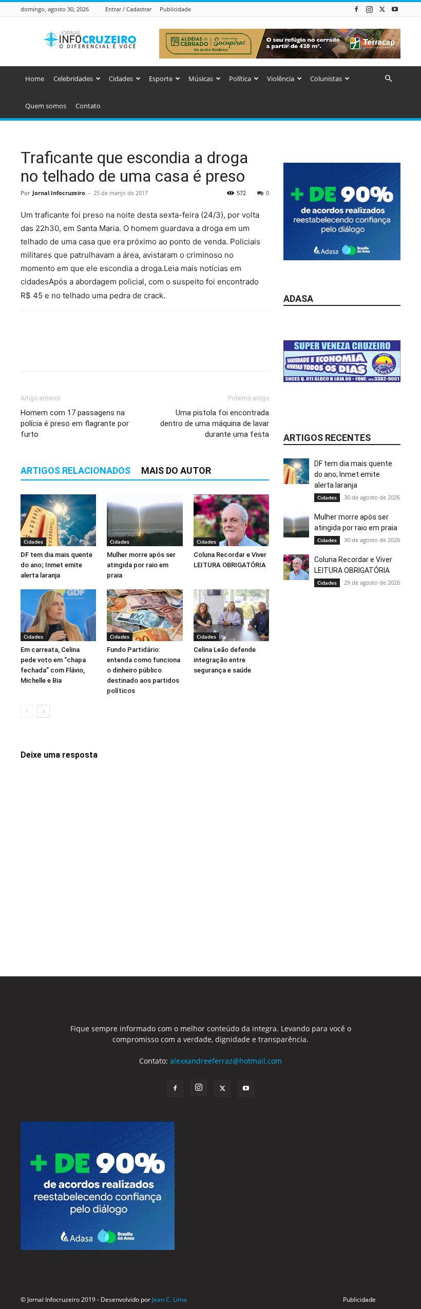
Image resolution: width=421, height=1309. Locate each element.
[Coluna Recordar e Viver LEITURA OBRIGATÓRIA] (231, 520)
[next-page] (43, 711)
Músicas (200, 78)
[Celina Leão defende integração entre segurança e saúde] (231, 615)
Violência (280, 78)
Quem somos (45, 105)
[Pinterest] (78, 350)
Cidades (121, 78)
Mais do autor (176, 470)
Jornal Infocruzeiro (58, 193)
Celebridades (73, 78)
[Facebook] (356, 9)
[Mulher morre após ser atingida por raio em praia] (144, 520)
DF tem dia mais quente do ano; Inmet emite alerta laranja (56, 565)
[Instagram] (369, 9)
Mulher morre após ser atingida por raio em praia (141, 565)
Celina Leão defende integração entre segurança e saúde (225, 660)
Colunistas (326, 78)
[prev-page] (27, 711)
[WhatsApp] (101, 350)
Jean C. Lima (169, 1299)
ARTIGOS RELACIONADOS (75, 470)
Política (240, 78)
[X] (382, 9)
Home (34, 78)
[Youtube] (394, 9)
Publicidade (175, 9)
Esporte (161, 78)
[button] (388, 79)
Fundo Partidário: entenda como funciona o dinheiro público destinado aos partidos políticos (143, 670)
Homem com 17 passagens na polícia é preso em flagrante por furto (75, 423)
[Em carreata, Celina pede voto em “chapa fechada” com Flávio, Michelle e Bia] (58, 615)
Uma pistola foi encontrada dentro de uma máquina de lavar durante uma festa (214, 423)
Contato (88, 105)
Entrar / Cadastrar (128, 9)
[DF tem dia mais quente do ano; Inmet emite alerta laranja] (58, 520)
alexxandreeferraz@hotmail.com (226, 1061)
